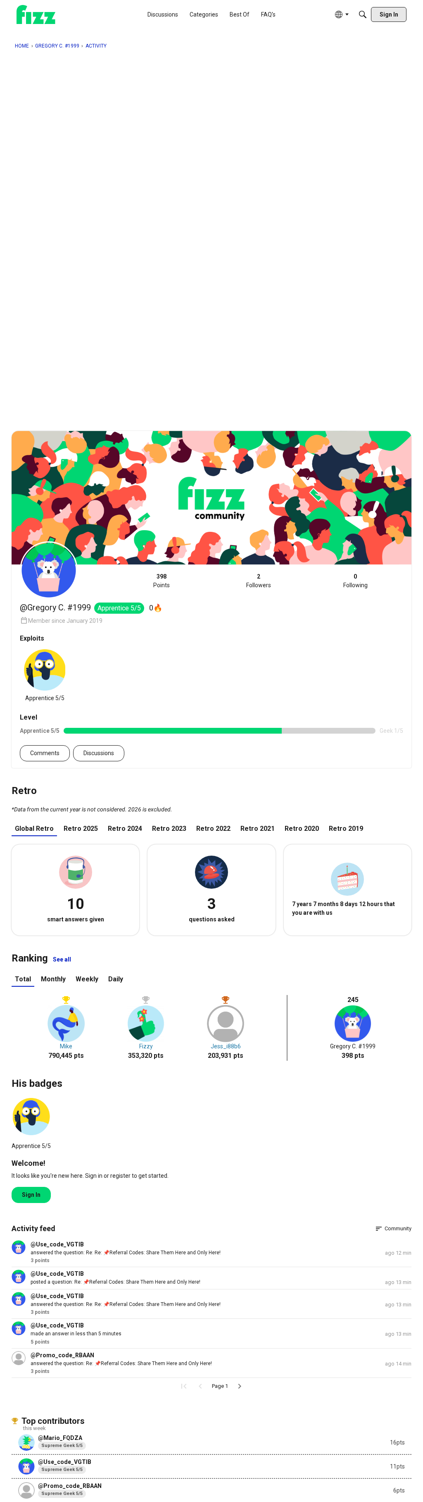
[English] (36, 14)
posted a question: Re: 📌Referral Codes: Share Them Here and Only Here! (115, 1282)
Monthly (53, 979)
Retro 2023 (169, 828)
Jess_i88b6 (226, 1046)
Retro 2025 (81, 828)
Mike (66, 1046)
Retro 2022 (213, 828)
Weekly (87, 979)
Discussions (98, 753)
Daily (115, 979)
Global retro (34, 828)
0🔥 (155, 607)
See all (62, 959)
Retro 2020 (302, 828)
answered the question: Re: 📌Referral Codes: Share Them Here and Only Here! (121, 1363)
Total (23, 979)
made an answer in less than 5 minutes (76, 1334)
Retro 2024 (125, 828)
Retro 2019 (346, 828)
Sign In (31, 1194)
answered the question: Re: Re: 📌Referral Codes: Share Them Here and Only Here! (126, 1253)
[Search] (362, 14)
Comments (44, 753)
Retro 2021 (257, 828)
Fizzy (146, 1046)
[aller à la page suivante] (239, 1386)
